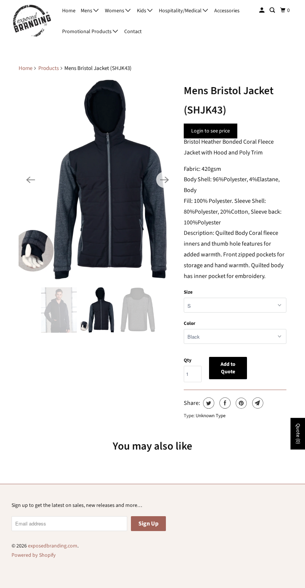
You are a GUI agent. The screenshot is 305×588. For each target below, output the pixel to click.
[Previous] (30, 180)
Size (188, 292)
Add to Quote (228, 368)
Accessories (227, 11)
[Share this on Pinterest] (240, 403)
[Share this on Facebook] (224, 403)
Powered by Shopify (34, 555)
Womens (115, 11)
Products (48, 68)
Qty (188, 360)
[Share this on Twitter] (207, 403)
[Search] (272, 10)
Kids (142, 11)
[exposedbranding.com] (32, 21)
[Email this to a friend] (256, 403)
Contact (133, 31)
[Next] (164, 180)
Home (69, 11)
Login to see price (210, 131)
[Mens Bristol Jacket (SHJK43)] (97, 180)
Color (189, 323)
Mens (87, 11)
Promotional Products (87, 31)
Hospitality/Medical (181, 11)
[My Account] (262, 10)
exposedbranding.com (52, 546)
